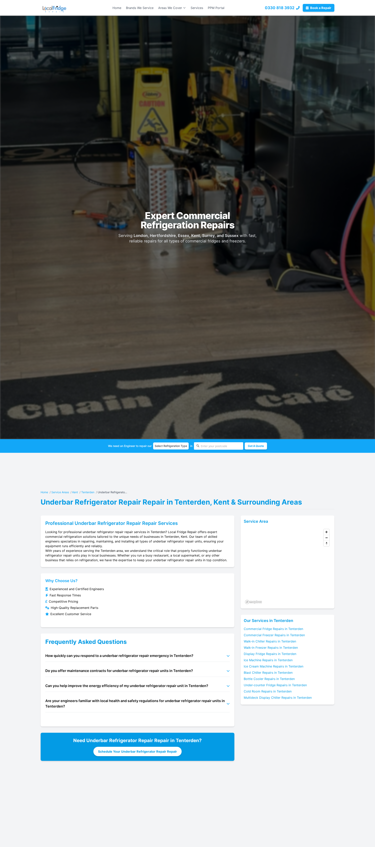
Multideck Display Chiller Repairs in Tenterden (278, 698)
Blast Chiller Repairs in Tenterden (268, 673)
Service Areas (60, 492)
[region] (287, 566)
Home (116, 8)
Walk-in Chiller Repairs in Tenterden (270, 641)
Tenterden (87, 492)
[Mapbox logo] (253, 602)
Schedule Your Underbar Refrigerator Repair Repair (137, 751)
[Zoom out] (326, 538)
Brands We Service (140, 8)
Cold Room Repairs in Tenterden (268, 691)
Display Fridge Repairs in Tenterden (270, 654)
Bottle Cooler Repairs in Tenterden (269, 679)
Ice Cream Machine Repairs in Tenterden (273, 666)
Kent (75, 492)
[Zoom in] (326, 532)
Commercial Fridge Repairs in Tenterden (273, 629)
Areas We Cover (170, 8)
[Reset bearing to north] (326, 543)
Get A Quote (256, 446)
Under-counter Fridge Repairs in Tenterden (275, 685)
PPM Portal (216, 8)
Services (197, 8)
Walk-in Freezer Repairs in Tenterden (271, 648)
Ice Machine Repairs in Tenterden (268, 660)
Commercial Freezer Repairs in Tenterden (274, 635)
